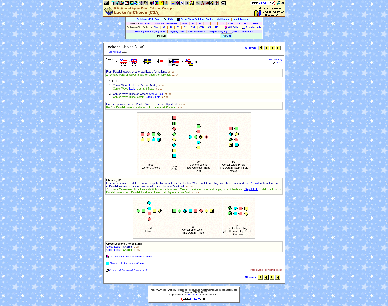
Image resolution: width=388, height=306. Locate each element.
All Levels (145, 23)
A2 (199, 23)
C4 (238, 23)
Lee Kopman (115, 52)
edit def (278, 62)
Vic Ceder (192, 294)
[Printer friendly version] (282, 2)
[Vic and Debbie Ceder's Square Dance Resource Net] (263, 2)
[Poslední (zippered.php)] (278, 47)
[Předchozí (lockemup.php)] (266, 47)
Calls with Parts (196, 31)
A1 (192, 23)
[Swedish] (145, 62)
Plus (184, 23)
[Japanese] (159, 62)
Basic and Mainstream (166, 23)
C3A (222, 23)
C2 (214, 23)
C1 (207, 23)
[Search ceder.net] (278, 2)
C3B (230, 23)
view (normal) (275, 59)
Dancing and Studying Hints (150, 31)
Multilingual (223, 19)
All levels (250, 47)
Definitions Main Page (148, 19)
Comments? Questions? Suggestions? (128, 270)
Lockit (132, 85)
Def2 (255, 23)
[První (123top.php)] (260, 47)
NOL (246, 23)
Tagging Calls (177, 31)
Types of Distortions (242, 31)
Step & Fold (156, 93)
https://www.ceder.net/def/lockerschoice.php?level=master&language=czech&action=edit (194, 290)
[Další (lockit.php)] (272, 47)
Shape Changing (218, 31)
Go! (228, 35)
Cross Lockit (113, 246)
